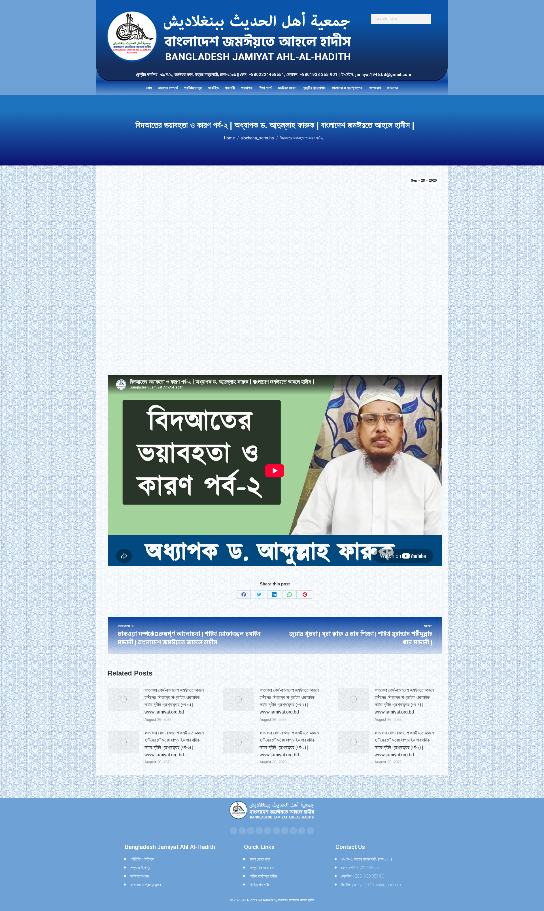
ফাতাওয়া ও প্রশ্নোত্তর (145, 884)
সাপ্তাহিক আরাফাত (262, 867)
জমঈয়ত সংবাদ (139, 876)
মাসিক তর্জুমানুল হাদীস (263, 876)
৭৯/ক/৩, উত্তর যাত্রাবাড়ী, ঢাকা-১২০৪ (366, 859)
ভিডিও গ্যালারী (259, 884)
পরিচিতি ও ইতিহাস (142, 859)
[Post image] (123, 699)
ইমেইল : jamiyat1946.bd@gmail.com (371, 884)
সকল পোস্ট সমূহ (260, 859)
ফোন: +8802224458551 (360, 867)
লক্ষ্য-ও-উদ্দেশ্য (140, 867)
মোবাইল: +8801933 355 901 (363, 876)
